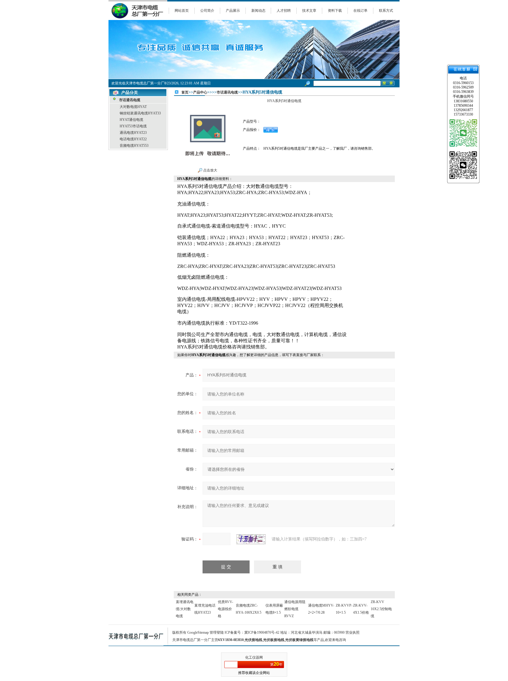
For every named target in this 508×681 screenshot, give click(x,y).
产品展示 (233, 11)
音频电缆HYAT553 (134, 145)
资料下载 (335, 11)
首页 (184, 92)
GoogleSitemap (198, 632)
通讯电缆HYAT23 (133, 133)
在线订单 (360, 11)
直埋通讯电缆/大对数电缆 (184, 609)
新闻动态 (258, 11)
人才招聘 (284, 11)
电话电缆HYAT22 (133, 139)
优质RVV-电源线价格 (225, 609)
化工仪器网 (254, 657)
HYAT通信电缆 (131, 120)
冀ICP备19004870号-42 (261, 632)
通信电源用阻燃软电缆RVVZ (294, 609)
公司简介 (207, 11)
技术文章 (309, 11)
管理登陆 (217, 632)
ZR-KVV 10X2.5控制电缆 (381, 609)
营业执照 (352, 632)
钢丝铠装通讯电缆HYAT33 (140, 113)
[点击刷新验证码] (251, 539)
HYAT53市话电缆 (133, 126)
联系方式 (386, 11)
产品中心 (200, 92)
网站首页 (182, 11)
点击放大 (209, 170)
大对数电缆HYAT (133, 107)
